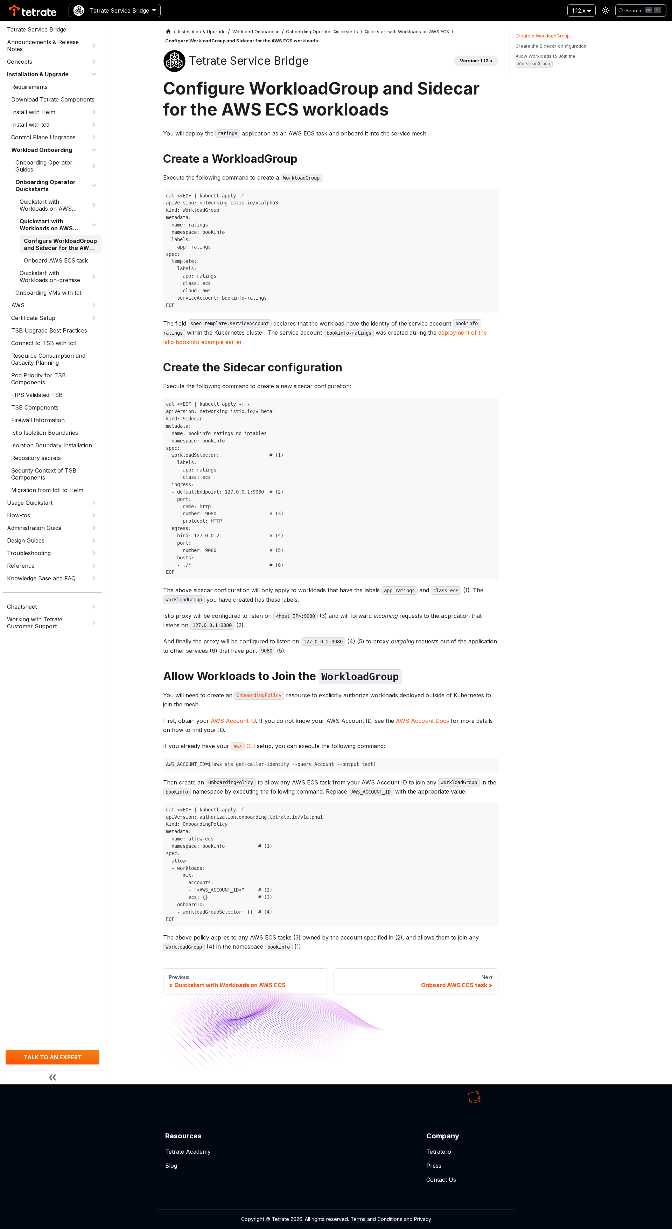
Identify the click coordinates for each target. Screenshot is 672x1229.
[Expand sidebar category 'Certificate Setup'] (94, 317)
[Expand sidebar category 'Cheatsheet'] (94, 606)
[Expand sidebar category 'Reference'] (94, 565)
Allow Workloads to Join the (545, 60)
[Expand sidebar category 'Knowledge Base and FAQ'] (94, 578)
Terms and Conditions (376, 1219)
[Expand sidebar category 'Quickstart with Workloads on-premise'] (94, 276)
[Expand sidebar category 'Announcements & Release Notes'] (94, 45)
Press (433, 1165)
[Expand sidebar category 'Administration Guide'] (94, 527)
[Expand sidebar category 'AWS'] (94, 305)
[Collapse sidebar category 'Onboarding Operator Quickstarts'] (94, 185)
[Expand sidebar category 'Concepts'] (94, 61)
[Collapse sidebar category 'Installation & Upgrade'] (94, 74)
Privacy (422, 1219)
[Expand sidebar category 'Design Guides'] (94, 540)
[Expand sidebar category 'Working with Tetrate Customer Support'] (94, 623)
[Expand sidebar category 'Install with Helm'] (94, 112)
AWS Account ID (233, 720)
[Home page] (168, 31)
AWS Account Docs (422, 720)
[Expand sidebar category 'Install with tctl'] (94, 124)
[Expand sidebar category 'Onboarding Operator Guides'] (94, 166)
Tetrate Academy (188, 1151)
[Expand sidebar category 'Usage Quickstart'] (94, 502)
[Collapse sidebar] (52, 1077)
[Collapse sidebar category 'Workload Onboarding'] (94, 149)
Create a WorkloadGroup (543, 36)
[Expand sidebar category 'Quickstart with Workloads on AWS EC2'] (94, 205)
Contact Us (441, 1179)
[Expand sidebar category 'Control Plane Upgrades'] (94, 137)
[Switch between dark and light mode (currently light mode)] (605, 10)
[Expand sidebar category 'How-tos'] (94, 515)
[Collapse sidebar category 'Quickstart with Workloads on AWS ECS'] (94, 225)
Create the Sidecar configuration (551, 46)
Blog (171, 1165)
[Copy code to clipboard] (491, 196)
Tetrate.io (438, 1151)
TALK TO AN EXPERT (52, 1057)
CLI (244, 745)
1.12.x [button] (579, 10)
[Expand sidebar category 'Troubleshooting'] (94, 553)
